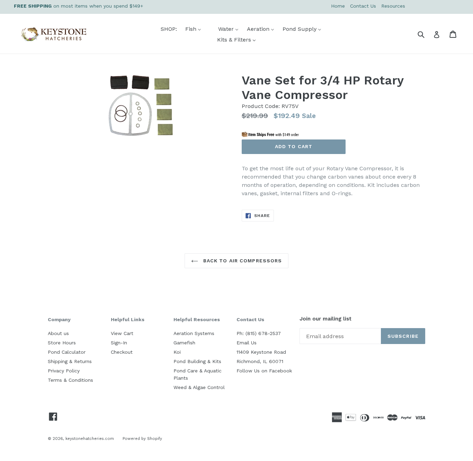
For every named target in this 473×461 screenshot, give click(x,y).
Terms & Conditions (70, 380)
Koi (177, 352)
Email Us (247, 342)
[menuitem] (164, 29)
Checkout (122, 352)
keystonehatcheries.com (89, 438)
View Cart (122, 333)
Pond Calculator (67, 352)
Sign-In (119, 342)
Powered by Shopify (142, 438)
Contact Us (363, 6)
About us (58, 333)
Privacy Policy (64, 370)
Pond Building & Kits (197, 361)
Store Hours (62, 342)
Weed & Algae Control (199, 387)
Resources (393, 6)
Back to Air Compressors (242, 260)
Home (338, 6)
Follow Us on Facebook (264, 370)
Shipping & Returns (70, 361)
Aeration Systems (193, 333)
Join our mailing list (325, 319)
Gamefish (184, 342)
